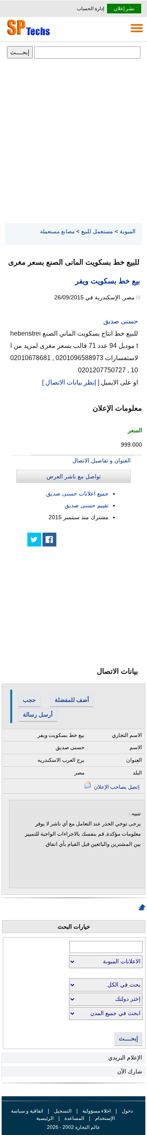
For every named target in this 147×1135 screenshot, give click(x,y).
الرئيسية (44, 1118)
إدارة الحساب (90, 8)
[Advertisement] (73, 141)
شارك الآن (129, 1071)
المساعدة (74, 1118)
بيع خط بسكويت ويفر (107, 281)
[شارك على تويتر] (34, 539)
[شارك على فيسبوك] (49, 539)
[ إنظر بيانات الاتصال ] (70, 382)
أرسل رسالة (38, 714)
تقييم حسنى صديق (87, 505)
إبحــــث (128, 1038)
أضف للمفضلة (72, 700)
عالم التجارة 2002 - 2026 (73, 1127)
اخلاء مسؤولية (96, 1111)
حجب (29, 700)
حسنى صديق (120, 321)
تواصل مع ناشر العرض (74, 476)
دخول (127, 1111)
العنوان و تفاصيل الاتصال (101, 460)
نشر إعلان (124, 8)
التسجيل (62, 1111)
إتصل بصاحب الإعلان (116, 787)
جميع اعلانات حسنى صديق (77, 493)
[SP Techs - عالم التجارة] (27, 35)
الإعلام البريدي (125, 1057)
